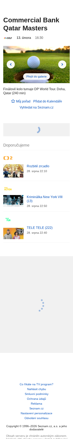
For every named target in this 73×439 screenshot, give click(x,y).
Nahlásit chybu (36, 389)
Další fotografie (62, 64)
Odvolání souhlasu (36, 418)
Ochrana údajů (36, 398)
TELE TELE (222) (40, 227)
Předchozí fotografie (11, 64)
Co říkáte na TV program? (36, 384)
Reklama (36, 403)
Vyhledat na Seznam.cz (37, 107)
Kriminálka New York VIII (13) (44, 199)
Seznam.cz (36, 408)
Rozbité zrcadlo (38, 166)
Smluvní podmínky (36, 394)
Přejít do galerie (36, 76)
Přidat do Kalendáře (47, 101)
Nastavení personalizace (36, 413)
